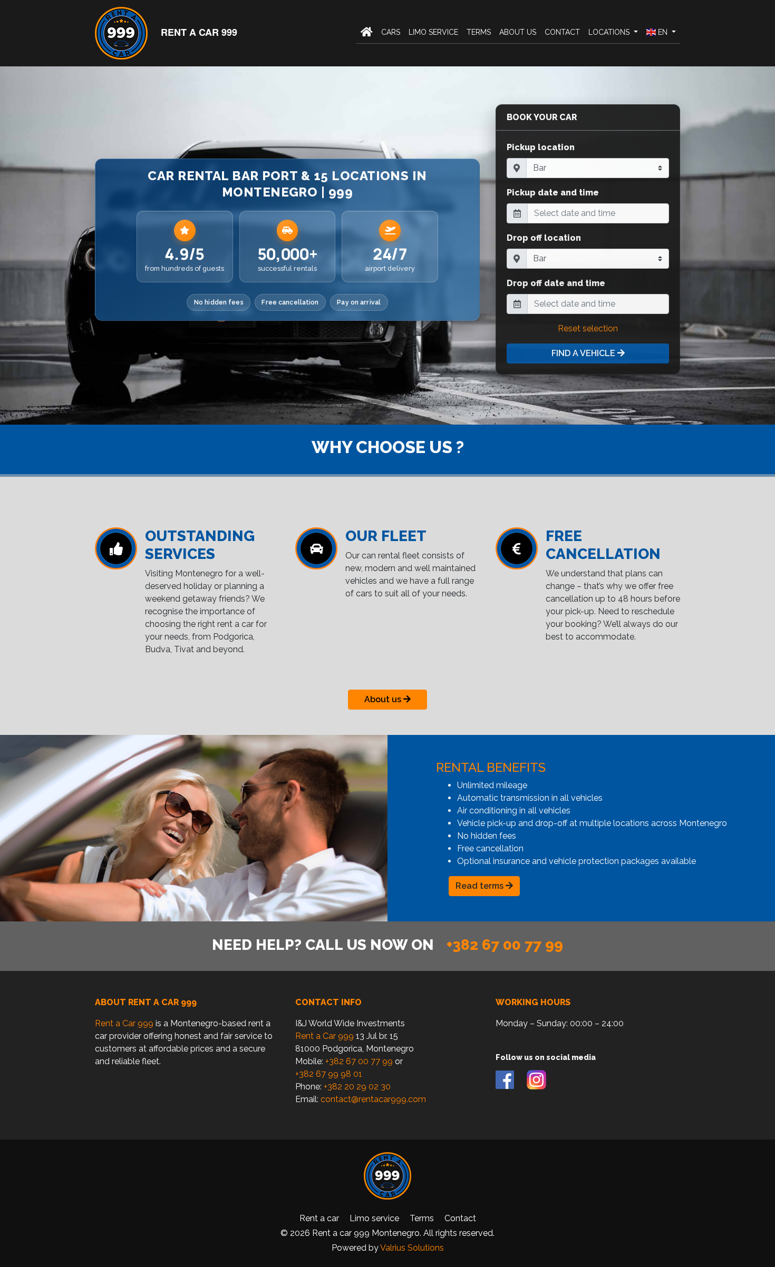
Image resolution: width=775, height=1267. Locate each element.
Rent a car (319, 1218)
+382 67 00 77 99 (505, 945)
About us (517, 32)
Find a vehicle (584, 353)
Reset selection (588, 328)
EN (663, 32)
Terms (479, 32)
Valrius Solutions (412, 1248)
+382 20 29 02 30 (357, 1087)
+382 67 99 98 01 (328, 1074)
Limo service (433, 32)
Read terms (481, 886)
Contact (562, 32)
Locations (610, 32)
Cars (390, 32)
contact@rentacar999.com (373, 1099)
